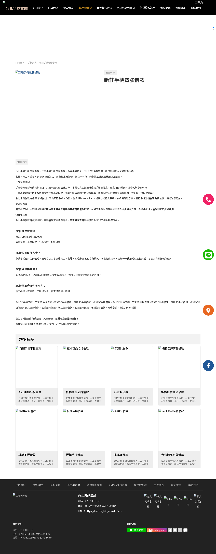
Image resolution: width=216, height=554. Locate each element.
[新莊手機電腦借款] (57, 111)
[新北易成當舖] (158, 506)
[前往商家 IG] (157, 530)
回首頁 (19, 62)
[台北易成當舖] (148, 506)
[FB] (208, 365)
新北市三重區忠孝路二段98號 (100, 506)
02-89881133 (92, 501)
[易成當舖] (168, 504)
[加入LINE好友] (136, 530)
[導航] (208, 310)
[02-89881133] (208, 199)
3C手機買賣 (31, 62)
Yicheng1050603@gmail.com (35, 537)
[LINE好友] (208, 254)
